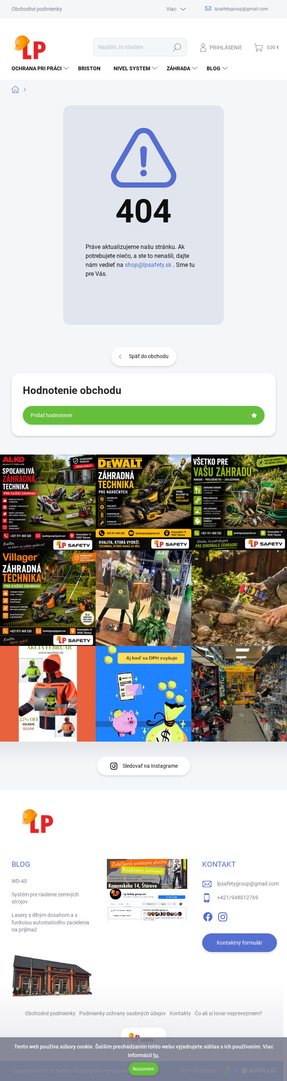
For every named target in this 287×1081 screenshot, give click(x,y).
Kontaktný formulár (239, 943)
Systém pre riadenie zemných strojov (45, 898)
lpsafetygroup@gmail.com (248, 884)
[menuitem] (41, 68)
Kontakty (180, 1013)
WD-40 (19, 881)
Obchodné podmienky (37, 9)
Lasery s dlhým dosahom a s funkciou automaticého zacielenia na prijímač (50, 922)
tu (155, 1055)
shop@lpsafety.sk (148, 264)
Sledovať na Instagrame (150, 766)
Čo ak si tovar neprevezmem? (228, 1013)
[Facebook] (207, 915)
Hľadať (177, 47)
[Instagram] (222, 915)
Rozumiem (143, 1069)
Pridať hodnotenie (51, 415)
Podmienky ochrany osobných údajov (122, 1013)
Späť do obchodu (149, 356)
